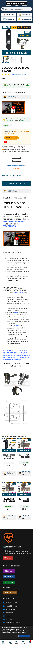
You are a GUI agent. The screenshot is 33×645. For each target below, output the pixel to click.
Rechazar (6, 636)
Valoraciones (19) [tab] (20, 198)
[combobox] (16, 9)
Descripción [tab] (7, 198)
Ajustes (15, 636)
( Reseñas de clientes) (18, 74)
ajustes (24, 632)
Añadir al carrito (16, 184)
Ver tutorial (11, 142)
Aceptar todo (24, 636)
